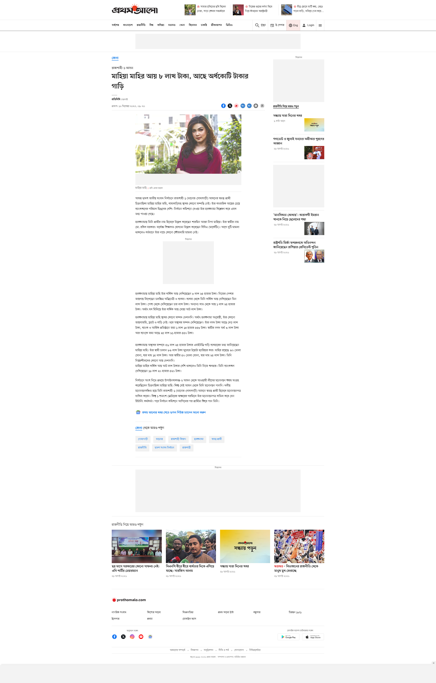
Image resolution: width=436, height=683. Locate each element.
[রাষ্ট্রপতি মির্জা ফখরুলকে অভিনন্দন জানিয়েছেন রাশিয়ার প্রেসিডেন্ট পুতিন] (314, 256)
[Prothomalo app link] (288, 637)
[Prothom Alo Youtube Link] (142, 637)
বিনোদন (193, 25)
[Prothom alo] (135, 10)
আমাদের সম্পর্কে (177, 650)
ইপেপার (115, 619)
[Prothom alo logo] (129, 601)
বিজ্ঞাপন (194, 650)
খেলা (182, 25)
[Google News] (150, 637)
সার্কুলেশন (208, 650)
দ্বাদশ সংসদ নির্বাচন (164, 448)
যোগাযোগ (239, 650)
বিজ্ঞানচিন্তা (188, 612)
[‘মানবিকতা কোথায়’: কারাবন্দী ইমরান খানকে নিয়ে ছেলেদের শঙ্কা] (314, 228)
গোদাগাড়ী (143, 439)
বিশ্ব (151, 25)
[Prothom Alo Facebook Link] (116, 637)
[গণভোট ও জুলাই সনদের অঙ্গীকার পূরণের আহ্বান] (314, 152)
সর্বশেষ (115, 25)
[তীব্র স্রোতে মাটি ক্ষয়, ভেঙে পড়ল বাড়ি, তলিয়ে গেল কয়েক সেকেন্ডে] (286, 9)
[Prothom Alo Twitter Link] (125, 637)
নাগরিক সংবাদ (119, 612)
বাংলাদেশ (128, 25)
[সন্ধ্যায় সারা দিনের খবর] (314, 124)
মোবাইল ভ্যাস (189, 619)
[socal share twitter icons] (230, 108)
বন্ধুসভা (257, 612)
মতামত (171, 25)
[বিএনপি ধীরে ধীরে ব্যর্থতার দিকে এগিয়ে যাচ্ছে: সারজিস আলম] (191, 546)
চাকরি (204, 25)
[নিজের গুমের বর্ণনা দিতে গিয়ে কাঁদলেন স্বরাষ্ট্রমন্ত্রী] (238, 9)
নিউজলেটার (255, 650)
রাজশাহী (186, 448)
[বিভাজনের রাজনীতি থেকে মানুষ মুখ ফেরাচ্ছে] (299, 546)
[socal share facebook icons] (224, 108)
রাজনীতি (141, 25)
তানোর (159, 439)
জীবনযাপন (216, 25)
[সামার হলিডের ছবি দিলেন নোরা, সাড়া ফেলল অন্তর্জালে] (190, 9)
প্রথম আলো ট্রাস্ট (225, 612)
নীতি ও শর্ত (224, 650)
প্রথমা (150, 619)
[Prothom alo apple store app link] (313, 637)
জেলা (115, 58)
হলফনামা (199, 439)
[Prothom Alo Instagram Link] (133, 637)
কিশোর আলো (154, 612)
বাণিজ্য (160, 25)
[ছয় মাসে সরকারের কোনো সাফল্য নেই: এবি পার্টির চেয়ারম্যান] (137, 546)
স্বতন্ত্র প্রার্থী (217, 439)
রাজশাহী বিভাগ (178, 439)
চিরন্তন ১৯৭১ (295, 612)
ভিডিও (229, 25)
